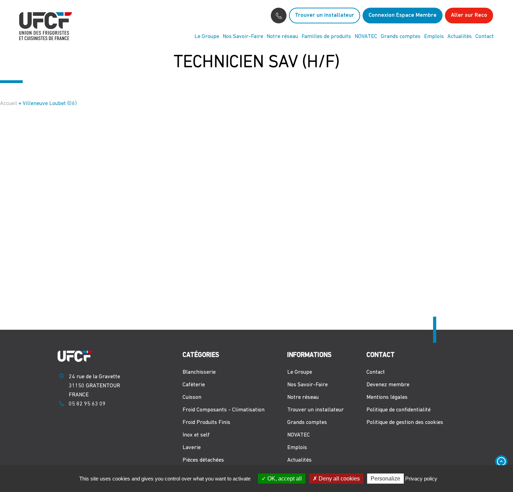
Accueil (8, 103)
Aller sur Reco (469, 15)
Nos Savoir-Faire (243, 36)
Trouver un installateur (324, 15)
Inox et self (196, 435)
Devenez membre (387, 385)
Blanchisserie (199, 372)
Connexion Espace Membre (403, 15)
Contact (484, 36)
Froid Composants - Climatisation (224, 410)
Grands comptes (401, 36)
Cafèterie (194, 385)
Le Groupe (206, 36)
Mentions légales (387, 397)
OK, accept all (284, 479)
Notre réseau (282, 36)
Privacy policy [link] (421, 479)
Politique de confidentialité (398, 410)
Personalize (385, 479)
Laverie (192, 447)
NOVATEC (366, 36)
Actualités (459, 36)
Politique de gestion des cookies (404, 422)
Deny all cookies (338, 479)
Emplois (434, 36)
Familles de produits (326, 36)
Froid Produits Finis (206, 422)
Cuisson (192, 397)
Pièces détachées (203, 460)
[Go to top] (501, 461)
